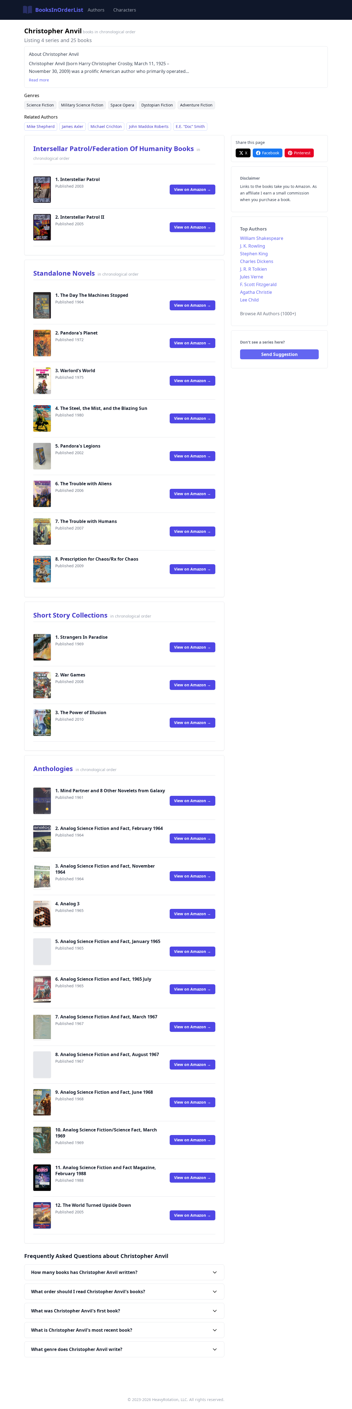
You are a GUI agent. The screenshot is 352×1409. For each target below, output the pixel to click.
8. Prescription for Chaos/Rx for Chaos (96, 559)
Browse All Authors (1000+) (268, 314)
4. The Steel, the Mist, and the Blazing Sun (101, 408)
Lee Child (249, 300)
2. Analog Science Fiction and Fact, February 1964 (109, 828)
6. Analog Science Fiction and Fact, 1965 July (103, 979)
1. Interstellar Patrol (77, 179)
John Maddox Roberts (149, 126)
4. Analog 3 (67, 904)
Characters (124, 10)
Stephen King (254, 254)
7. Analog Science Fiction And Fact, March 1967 (106, 1017)
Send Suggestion (279, 354)
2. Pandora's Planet (76, 333)
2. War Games (70, 675)
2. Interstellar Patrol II (79, 217)
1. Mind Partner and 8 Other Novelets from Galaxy (110, 791)
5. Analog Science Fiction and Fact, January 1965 (107, 941)
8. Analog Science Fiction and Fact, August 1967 (107, 1054)
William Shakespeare (261, 238)
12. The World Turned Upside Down (93, 1205)
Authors (96, 10)
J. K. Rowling (252, 246)
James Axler (72, 126)
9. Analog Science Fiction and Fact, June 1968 (104, 1092)
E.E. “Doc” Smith (190, 126)
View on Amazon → (192, 189)
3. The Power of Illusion (80, 712)
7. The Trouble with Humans (86, 521)
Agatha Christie (256, 292)
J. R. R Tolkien (253, 269)
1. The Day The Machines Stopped (91, 295)
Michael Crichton (106, 126)
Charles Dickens (256, 261)
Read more (39, 80)
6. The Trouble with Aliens (83, 484)
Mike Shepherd (41, 126)
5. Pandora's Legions (77, 446)
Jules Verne (251, 277)
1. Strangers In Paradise (81, 637)
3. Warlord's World (75, 371)
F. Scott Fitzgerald (258, 284)
